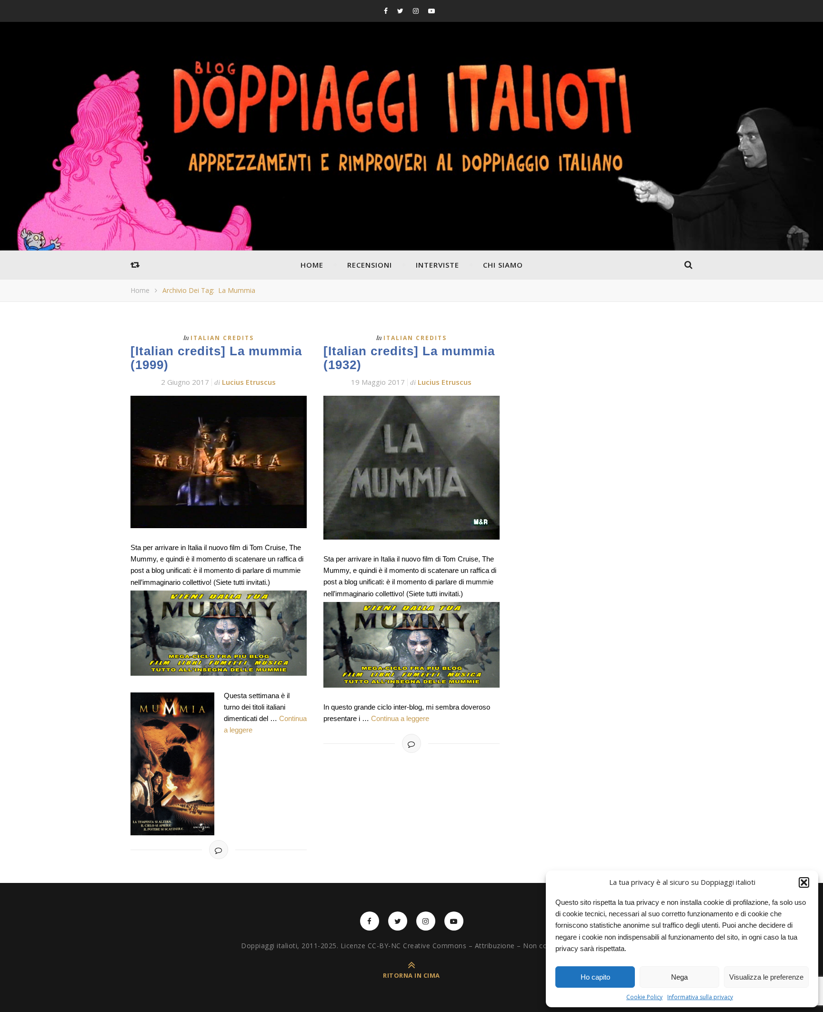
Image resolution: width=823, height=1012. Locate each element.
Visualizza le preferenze (766, 977)
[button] (804, 882)
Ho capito (595, 977)
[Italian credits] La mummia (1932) (409, 358)
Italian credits (222, 338)
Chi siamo (503, 265)
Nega (679, 977)
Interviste (437, 265)
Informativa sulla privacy (700, 997)
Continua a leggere (400, 718)
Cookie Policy (644, 997)
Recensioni (369, 265)
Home (312, 265)
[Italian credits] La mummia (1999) (216, 358)
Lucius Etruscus (249, 382)
